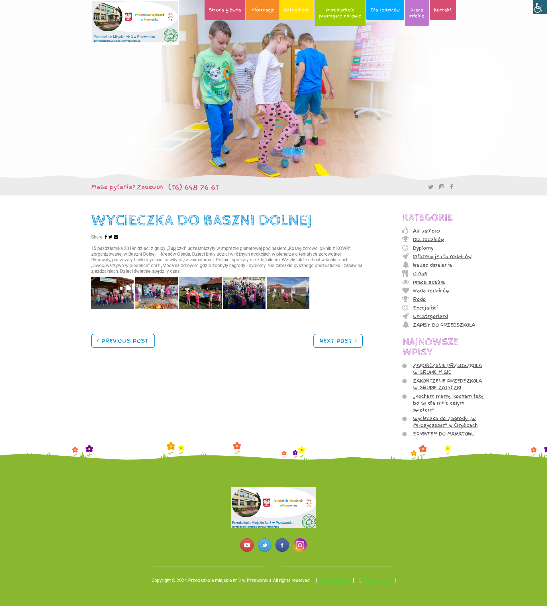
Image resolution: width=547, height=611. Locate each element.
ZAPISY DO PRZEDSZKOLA (444, 324)
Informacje (262, 10)
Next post (337, 341)
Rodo (419, 299)
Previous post (124, 341)
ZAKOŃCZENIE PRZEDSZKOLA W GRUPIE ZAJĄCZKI (447, 384)
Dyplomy (423, 248)
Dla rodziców (385, 10)
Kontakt (443, 10)
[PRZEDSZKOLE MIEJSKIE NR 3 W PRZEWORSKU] (273, 526)
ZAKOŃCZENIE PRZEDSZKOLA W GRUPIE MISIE (447, 369)
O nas (420, 273)
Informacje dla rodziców (442, 256)
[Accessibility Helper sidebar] (540, 7)
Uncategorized (430, 316)
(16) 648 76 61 (191, 187)
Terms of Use (377, 580)
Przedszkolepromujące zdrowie (340, 13)
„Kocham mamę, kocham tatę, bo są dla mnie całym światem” (449, 403)
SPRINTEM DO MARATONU (444, 433)
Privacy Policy (335, 580)
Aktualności (297, 10)
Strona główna (225, 10)
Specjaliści (425, 307)
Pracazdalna (416, 13)
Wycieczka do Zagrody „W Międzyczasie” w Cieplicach (445, 422)
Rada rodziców (431, 290)
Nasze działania (432, 265)
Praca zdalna (429, 282)
